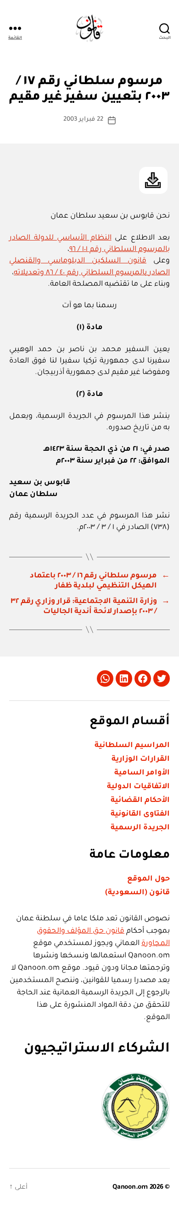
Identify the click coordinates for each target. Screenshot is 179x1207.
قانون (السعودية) (137, 893)
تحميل (153, 180)
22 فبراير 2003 (83, 119)
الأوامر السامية (142, 773)
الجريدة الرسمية (140, 828)
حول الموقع (148, 879)
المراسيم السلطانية (132, 746)
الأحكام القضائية (140, 800)
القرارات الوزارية (141, 759)
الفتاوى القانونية (140, 814)
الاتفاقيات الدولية (138, 787)
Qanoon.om (130, 1187)
